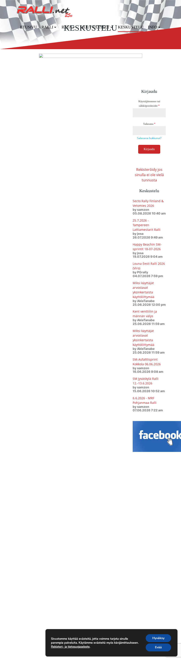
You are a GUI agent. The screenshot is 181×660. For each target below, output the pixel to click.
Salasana (149, 123)
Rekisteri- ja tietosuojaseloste (70, 647)
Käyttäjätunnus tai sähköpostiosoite (149, 103)
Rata (67, 27)
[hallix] (90, 63)
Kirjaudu (149, 149)
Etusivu (28, 27)
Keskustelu (130, 27)
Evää (158, 647)
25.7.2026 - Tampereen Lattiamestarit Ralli (146, 225)
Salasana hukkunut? (149, 138)
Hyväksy (158, 638)
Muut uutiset (94, 27)
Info (152, 27)
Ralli (47, 27)
